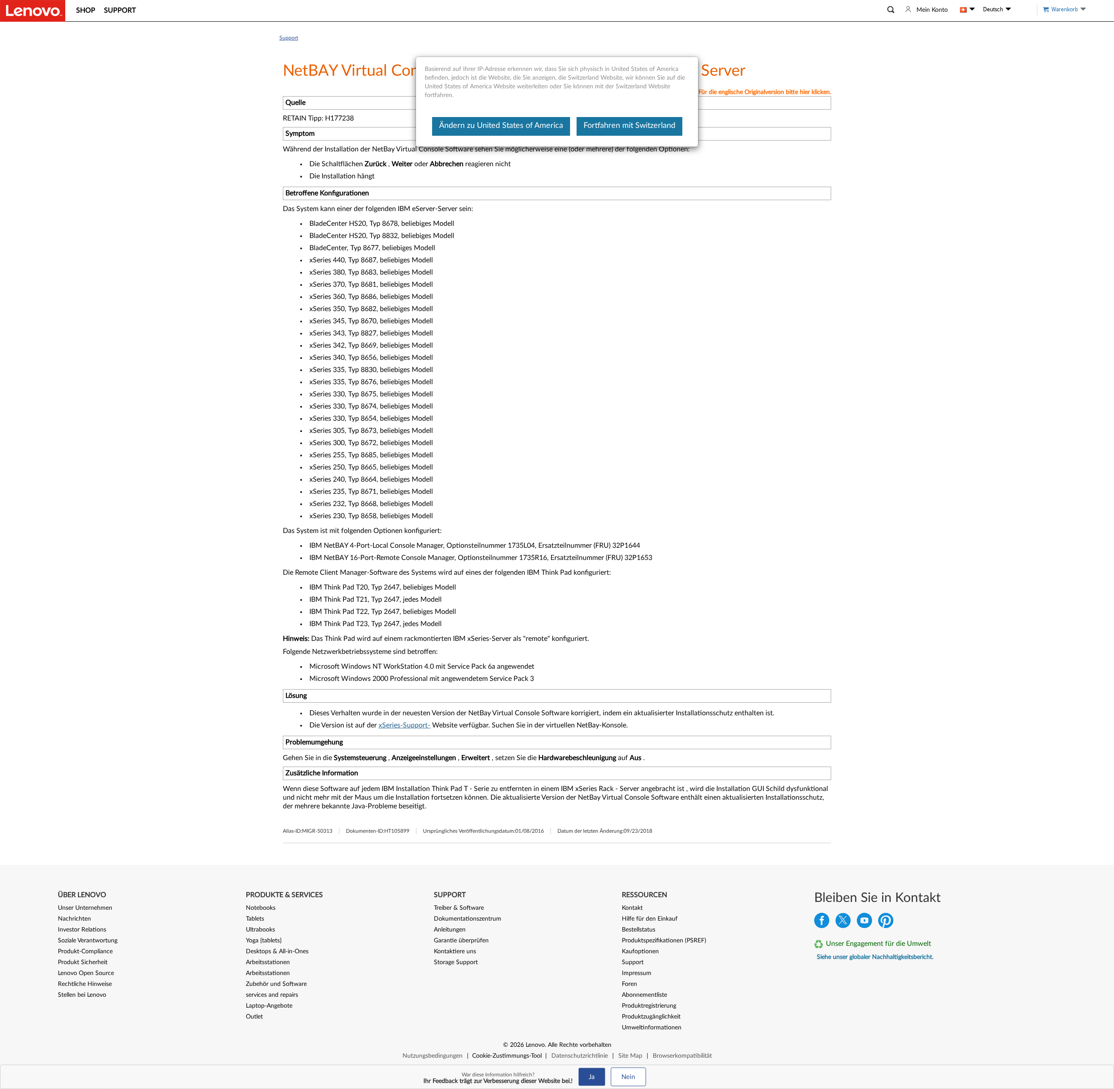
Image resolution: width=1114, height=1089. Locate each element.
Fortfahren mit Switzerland (629, 126)
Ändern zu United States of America (501, 126)
